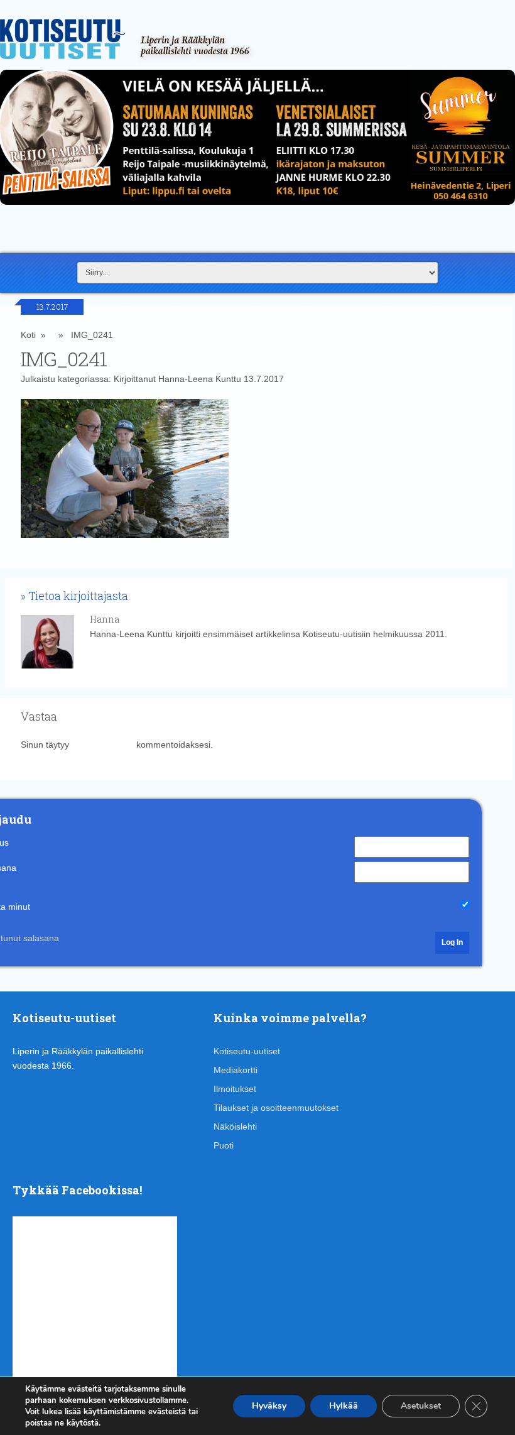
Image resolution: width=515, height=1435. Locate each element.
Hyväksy (269, 1406)
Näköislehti (235, 1126)
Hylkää (343, 1406)
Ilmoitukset (235, 1089)
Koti (28, 335)
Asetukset (421, 1406)
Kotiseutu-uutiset (247, 1051)
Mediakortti (236, 1070)
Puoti (224, 1145)
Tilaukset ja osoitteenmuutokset (276, 1108)
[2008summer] (257, 208)
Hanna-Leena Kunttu (199, 379)
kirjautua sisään (103, 744)
